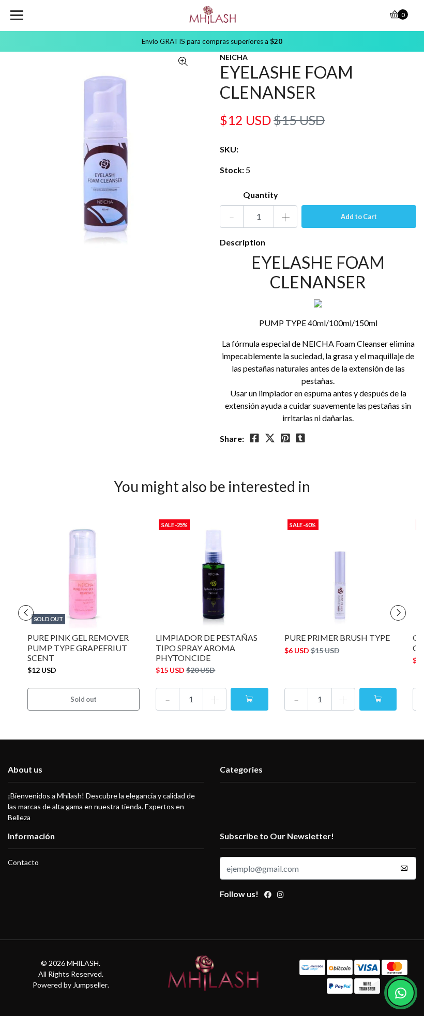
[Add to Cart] (249, 699)
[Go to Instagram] (280, 895)
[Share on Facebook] (254, 438)
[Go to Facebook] (267, 895)
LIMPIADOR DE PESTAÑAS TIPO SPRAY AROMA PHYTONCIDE (207, 647)
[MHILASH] (212, 15)
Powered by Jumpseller (70, 984)
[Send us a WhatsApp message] (401, 993)
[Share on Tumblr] (300, 438)
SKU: (229, 149)
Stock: (232, 170)
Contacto (23, 862)
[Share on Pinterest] (285, 438)
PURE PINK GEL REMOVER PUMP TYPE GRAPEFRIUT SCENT (78, 647)
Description (242, 242)
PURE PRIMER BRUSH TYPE (337, 637)
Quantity (260, 194)
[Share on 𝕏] (270, 438)
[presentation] (26, 613)
